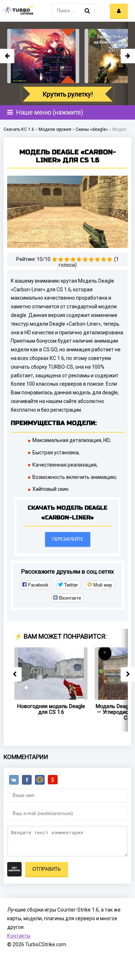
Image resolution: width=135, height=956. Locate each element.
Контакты (18, 936)
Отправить (46, 869)
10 (110, 259)
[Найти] (87, 11)
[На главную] (18, 11)
